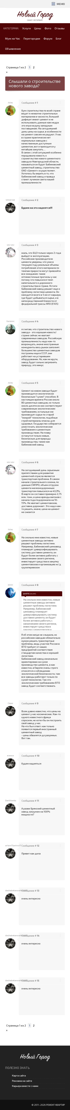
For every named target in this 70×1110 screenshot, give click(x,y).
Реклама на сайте (22, 1080)
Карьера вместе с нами (25, 1085)
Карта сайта (19, 1075)
